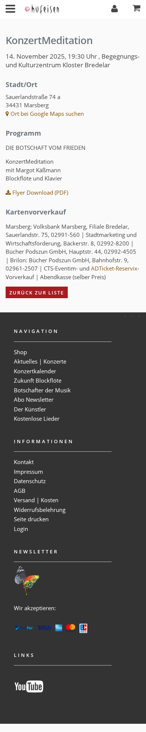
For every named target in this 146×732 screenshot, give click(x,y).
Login (21, 528)
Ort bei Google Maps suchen (46, 113)
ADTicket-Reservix (114, 268)
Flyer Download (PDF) (39, 192)
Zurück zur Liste (36, 292)
